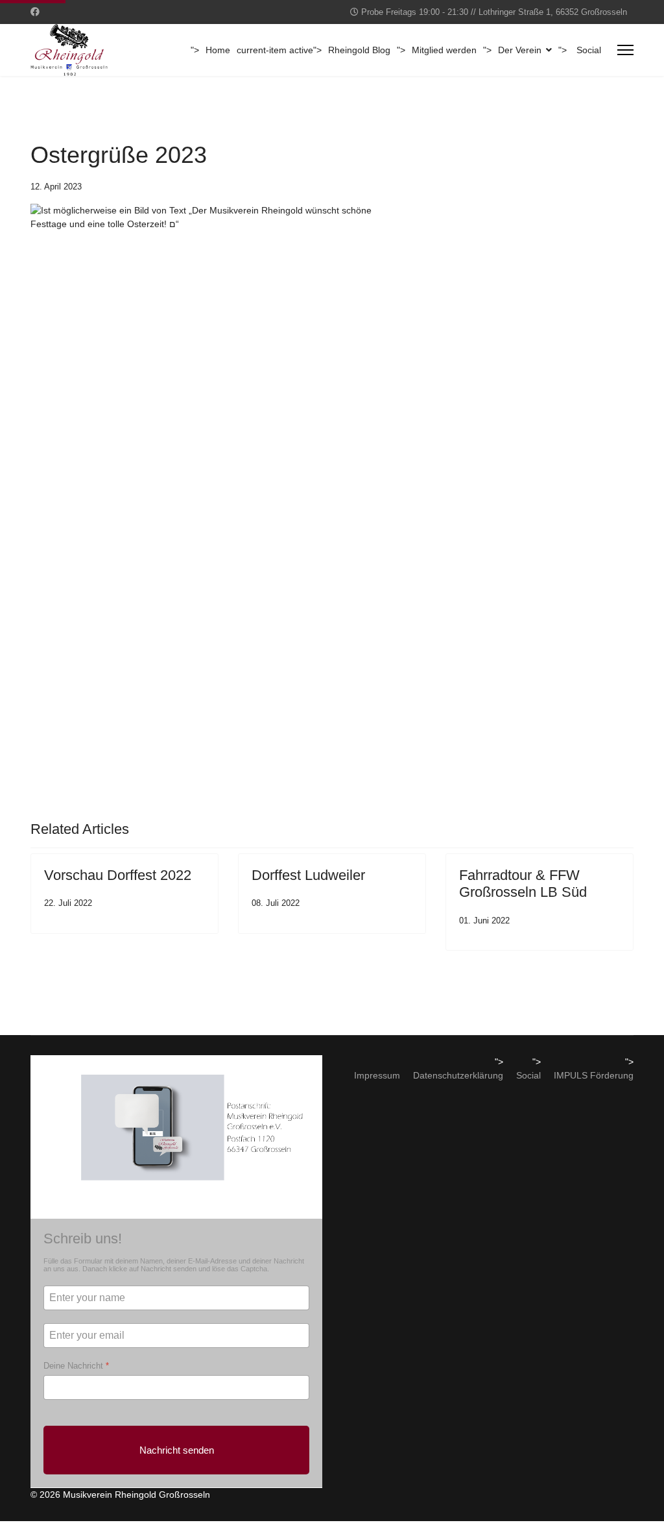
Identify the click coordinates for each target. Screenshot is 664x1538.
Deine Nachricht (76, 1366)
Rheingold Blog (359, 50)
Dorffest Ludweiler (308, 875)
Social (588, 50)
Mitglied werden (444, 50)
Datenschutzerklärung (458, 1075)
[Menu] (625, 50)
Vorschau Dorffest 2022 (117, 875)
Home (218, 50)
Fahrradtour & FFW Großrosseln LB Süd (523, 883)
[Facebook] (35, 11)
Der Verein (519, 50)
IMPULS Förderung (594, 1075)
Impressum (377, 1075)
